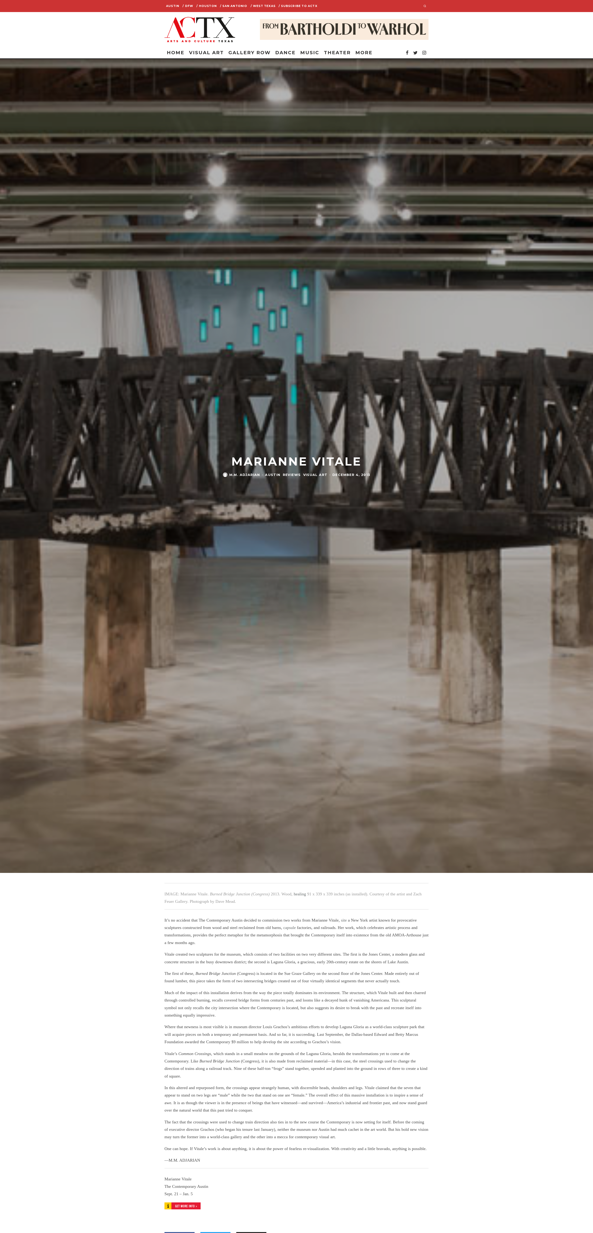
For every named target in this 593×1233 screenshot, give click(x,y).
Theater (337, 52)
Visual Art (206, 52)
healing (300, 894)
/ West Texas (263, 6)
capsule (289, 927)
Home (175, 52)
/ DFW (188, 6)
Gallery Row (249, 52)
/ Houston (206, 6)
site (344, 920)
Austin (172, 6)
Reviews (292, 474)
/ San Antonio (233, 6)
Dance (285, 52)
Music (309, 52)
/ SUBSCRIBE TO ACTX (298, 6)
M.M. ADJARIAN (244, 474)
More (363, 52)
